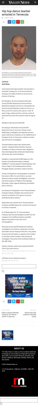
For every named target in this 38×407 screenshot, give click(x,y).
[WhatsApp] (22, 22)
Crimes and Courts (16, 7)
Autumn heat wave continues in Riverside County (29, 314)
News (8, 7)
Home (3, 7)
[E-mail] (3, 271)
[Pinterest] (18, 22)
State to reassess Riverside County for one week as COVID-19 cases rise (10, 314)
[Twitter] (14, 22)
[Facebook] (9, 22)
